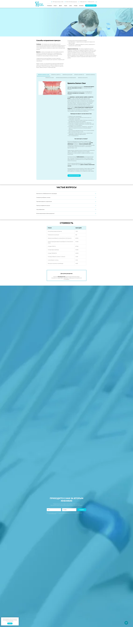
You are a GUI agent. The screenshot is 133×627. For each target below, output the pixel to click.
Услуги (55, 5)
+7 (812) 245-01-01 (83, 1)
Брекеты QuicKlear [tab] (67, 74)
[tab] (43, 74)
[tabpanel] (66, 129)
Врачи (60, 5)
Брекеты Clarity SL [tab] (56, 74)
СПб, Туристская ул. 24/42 (57, 1)
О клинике (49, 5)
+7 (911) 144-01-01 (90, 1)
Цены (70, 5)
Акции (65, 5)
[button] (91, 5)
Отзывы (75, 5)
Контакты (81, 5)
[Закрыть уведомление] (17, 618)
